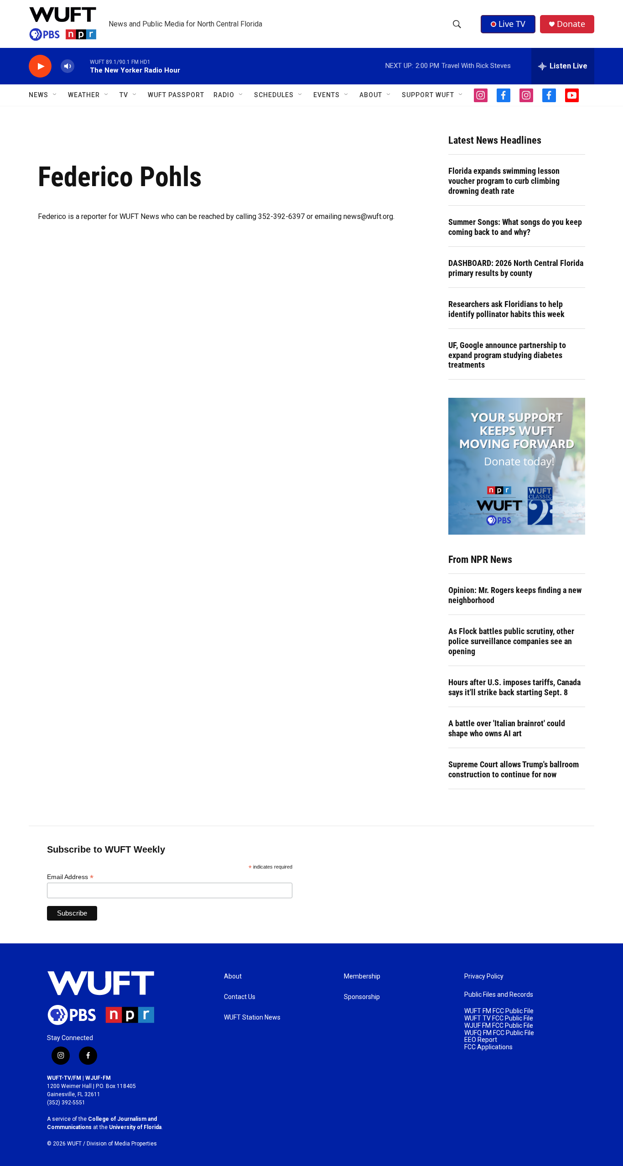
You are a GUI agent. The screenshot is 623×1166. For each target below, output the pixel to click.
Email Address (70, 877)
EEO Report (480, 1039)
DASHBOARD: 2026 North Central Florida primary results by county (515, 268)
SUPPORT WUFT (428, 95)
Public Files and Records (498, 994)
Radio (223, 95)
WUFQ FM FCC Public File (499, 1033)
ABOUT (370, 95)
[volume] (67, 66)
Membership (362, 976)
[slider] (82, 66)
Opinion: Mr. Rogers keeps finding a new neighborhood (514, 595)
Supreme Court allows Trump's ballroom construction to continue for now (513, 769)
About (233, 976)
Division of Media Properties (122, 1143)
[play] (40, 66)
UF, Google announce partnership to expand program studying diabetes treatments (507, 355)
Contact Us (239, 997)
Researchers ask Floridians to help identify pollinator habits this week (506, 309)
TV (123, 95)
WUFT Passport (176, 95)
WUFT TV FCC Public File (498, 1018)
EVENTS (326, 95)
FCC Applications (488, 1047)
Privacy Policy (484, 976)
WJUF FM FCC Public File (498, 1025)
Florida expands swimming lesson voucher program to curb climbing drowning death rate (504, 181)
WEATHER (84, 95)
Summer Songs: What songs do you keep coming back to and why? (515, 227)
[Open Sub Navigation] (55, 95)
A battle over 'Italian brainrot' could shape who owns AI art (506, 728)
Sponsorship (362, 997)
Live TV (511, 23)
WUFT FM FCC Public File (499, 1011)
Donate (571, 24)
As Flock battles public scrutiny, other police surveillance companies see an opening (511, 641)
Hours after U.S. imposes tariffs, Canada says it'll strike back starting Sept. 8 (514, 687)
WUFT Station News (252, 1017)
